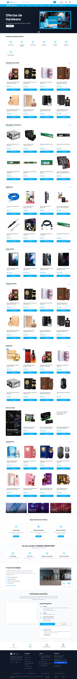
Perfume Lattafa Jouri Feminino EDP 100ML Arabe (29, 461)
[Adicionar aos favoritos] (20, 67)
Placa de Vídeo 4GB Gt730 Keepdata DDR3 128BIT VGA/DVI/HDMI (63, 428)
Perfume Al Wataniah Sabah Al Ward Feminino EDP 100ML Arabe (13, 83)
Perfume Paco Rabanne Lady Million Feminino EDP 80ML (13, 366)
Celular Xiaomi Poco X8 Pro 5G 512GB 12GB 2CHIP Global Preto (46, 269)
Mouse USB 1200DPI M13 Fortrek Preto (63, 392)
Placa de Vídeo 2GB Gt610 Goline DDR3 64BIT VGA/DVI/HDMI (29, 428)
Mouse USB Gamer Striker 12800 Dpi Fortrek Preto (63, 461)
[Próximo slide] (75, 20)
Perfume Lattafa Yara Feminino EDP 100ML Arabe (46, 83)
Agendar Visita (47, 634)
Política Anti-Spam (28, 657)
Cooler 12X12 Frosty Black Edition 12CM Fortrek (29, 234)
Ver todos (69, 63)
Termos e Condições (28, 666)
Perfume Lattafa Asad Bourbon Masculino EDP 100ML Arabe (62, 83)
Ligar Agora (64, 624)
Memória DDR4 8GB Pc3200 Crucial (46, 144)
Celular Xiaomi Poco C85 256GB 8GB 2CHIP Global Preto (29, 269)
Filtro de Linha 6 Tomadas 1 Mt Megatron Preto (45, 207)
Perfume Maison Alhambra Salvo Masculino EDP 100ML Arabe (45, 110)
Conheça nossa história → (11, 585)
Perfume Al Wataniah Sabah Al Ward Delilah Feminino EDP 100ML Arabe (46, 489)
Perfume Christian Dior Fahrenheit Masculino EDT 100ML (29, 366)
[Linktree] (16, 662)
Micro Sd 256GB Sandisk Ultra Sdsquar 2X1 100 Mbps (28, 207)
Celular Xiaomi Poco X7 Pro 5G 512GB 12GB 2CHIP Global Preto (63, 269)
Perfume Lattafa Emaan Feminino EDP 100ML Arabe (46, 461)
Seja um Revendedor (28, 668)
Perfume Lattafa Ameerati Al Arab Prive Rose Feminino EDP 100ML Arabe (13, 489)
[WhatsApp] (19, 662)
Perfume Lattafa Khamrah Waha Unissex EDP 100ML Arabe (12, 461)
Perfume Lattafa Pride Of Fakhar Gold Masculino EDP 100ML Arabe (13, 110)
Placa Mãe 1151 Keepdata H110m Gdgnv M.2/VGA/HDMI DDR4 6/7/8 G (63, 172)
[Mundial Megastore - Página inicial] (12, 2)
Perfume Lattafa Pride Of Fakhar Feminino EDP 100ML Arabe (29, 110)
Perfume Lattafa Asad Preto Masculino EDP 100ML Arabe (30, 83)
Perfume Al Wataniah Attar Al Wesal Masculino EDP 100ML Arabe (63, 110)
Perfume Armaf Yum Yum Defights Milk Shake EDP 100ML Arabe (30, 489)
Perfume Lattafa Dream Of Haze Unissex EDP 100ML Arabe (62, 489)
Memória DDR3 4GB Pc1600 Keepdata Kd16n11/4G (30, 172)
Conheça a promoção (12, 26)
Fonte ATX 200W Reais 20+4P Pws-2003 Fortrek (13, 145)
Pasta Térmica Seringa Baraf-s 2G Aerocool (12, 234)
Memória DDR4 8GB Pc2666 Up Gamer (63, 144)
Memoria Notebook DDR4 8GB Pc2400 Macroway (46, 172)
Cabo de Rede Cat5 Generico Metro (13, 206)
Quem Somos (27, 655)
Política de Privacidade (29, 661)
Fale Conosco (27, 659)
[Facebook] (11, 662)
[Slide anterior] (2, 20)
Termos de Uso (64, 677)
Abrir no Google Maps (48, 624)
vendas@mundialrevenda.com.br (46, 663)
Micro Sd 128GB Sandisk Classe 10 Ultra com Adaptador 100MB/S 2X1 (63, 207)
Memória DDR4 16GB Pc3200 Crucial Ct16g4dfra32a (13, 172)
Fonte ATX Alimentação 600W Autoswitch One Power (28, 145)
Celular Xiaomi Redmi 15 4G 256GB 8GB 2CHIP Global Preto (13, 269)
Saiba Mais (16, 536)
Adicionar (14, 89)
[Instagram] (14, 662)
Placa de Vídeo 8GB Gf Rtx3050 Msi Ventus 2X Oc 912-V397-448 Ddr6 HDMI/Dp (46, 428)
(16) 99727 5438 (44, 661)
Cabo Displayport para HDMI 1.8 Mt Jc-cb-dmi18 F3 (46, 234)
